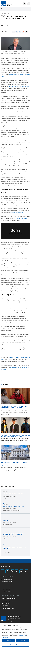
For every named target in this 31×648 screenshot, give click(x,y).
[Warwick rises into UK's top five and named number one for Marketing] (15, 396)
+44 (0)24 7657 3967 (6, 591)
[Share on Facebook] (16, 32)
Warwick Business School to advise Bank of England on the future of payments (15, 464)
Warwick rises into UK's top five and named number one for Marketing (14, 408)
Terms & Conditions (7, 601)
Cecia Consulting (5, 128)
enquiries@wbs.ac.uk (6, 579)
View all (5, 384)
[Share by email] (26, 32)
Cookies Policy (5, 605)
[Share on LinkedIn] (20, 32)
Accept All (8, 640)
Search (24, 3)
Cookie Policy (5, 637)
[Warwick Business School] (6, 3)
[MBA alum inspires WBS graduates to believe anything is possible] (15, 425)
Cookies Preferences (7, 608)
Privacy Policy (5, 603)
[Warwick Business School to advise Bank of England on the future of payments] (15, 452)
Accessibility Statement (8, 598)
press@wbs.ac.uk (5, 589)
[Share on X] (13, 32)
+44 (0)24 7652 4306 (6, 581)
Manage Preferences (15, 644)
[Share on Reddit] (23, 32)
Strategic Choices (14, 367)
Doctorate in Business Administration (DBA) (19, 86)
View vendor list (22, 635)
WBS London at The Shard (22, 218)
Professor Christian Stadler (17, 212)
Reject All (22, 640)
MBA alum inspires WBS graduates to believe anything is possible (15, 435)
